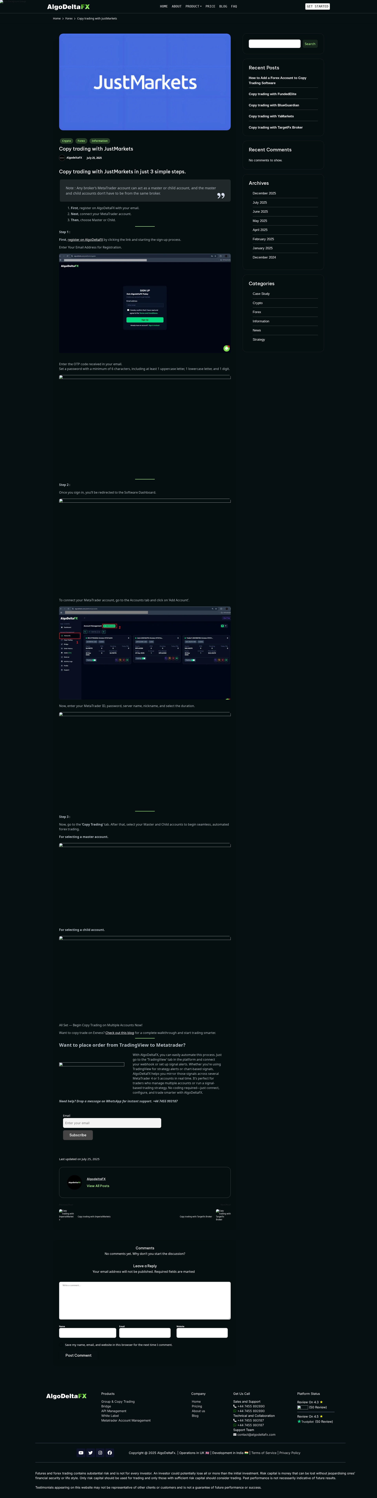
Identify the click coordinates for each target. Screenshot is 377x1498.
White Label (110, 1416)
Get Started (318, 6)
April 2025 (260, 230)
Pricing (197, 1406)
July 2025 (260, 202)
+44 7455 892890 (250, 1406)
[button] (98, 1186)
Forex (81, 141)
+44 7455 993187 (250, 1420)
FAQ (234, 6)
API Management (113, 1411)
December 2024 (264, 257)
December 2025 (264, 193)
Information (100, 141)
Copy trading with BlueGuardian (274, 105)
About (177, 6)
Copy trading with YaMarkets (271, 116)
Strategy (259, 339)
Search (310, 43)
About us (198, 1411)
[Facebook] (109, 1452)
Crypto (66, 141)
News (257, 330)
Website (180, 1326)
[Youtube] (81, 1452)
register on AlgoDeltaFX (85, 239)
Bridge (106, 1406)
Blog (223, 6)
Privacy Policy (289, 1453)
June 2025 (260, 211)
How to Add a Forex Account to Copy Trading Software (277, 80)
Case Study (261, 294)
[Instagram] (100, 1452)
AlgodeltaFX (96, 1179)
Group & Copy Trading (118, 1401)
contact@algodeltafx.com (255, 1434)
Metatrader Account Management (126, 1420)
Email (66, 1115)
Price (210, 6)
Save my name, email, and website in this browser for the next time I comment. (118, 1345)
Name (63, 1326)
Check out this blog (119, 1033)
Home (164, 6)
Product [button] (192, 6)
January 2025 (263, 248)
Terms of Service (263, 1453)
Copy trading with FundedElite (272, 94)
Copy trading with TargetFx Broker (276, 127)
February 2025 (263, 239)
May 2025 (260, 221)
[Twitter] (90, 1452)
